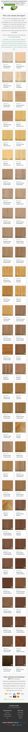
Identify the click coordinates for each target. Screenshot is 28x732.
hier (14, 49)
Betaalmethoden (7, 714)
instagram (18, 725)
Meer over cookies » (20, 4)
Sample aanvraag (15, 707)
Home (9, 707)
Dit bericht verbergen (9, 4)
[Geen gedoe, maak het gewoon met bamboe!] (16, 7)
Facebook (22, 722)
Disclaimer (20, 716)
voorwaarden (20, 712)
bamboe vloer (7, 20)
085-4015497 (15, 679)
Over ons (7, 712)
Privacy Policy (20, 714)
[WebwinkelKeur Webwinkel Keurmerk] (14, 699)
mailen (9, 37)
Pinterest (9, 725)
